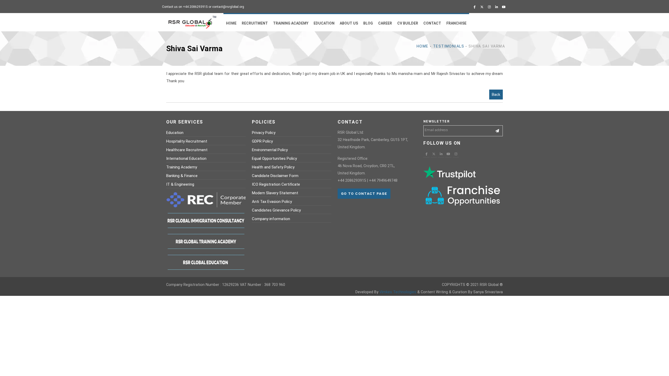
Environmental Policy (270, 150)
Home (231, 23)
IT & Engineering (180, 184)
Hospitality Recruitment (186, 141)
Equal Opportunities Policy (274, 158)
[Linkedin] (496, 7)
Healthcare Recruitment (186, 150)
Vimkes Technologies (397, 292)
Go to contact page (364, 193)
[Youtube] (504, 7)
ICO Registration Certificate (276, 184)
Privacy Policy (263, 132)
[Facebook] (474, 7)
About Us (349, 23)
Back (496, 94)
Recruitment (255, 23)
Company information (271, 218)
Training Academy (290, 23)
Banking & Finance (182, 175)
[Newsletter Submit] (497, 131)
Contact (432, 23)
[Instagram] (489, 7)
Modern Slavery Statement (275, 193)
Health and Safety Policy (273, 167)
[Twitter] (482, 7)
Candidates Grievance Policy (276, 210)
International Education (186, 158)
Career (385, 23)
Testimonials (448, 46)
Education (324, 23)
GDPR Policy (262, 141)
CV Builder (407, 23)
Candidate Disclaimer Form (275, 175)
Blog (368, 23)
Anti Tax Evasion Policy (272, 201)
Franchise (456, 23)
